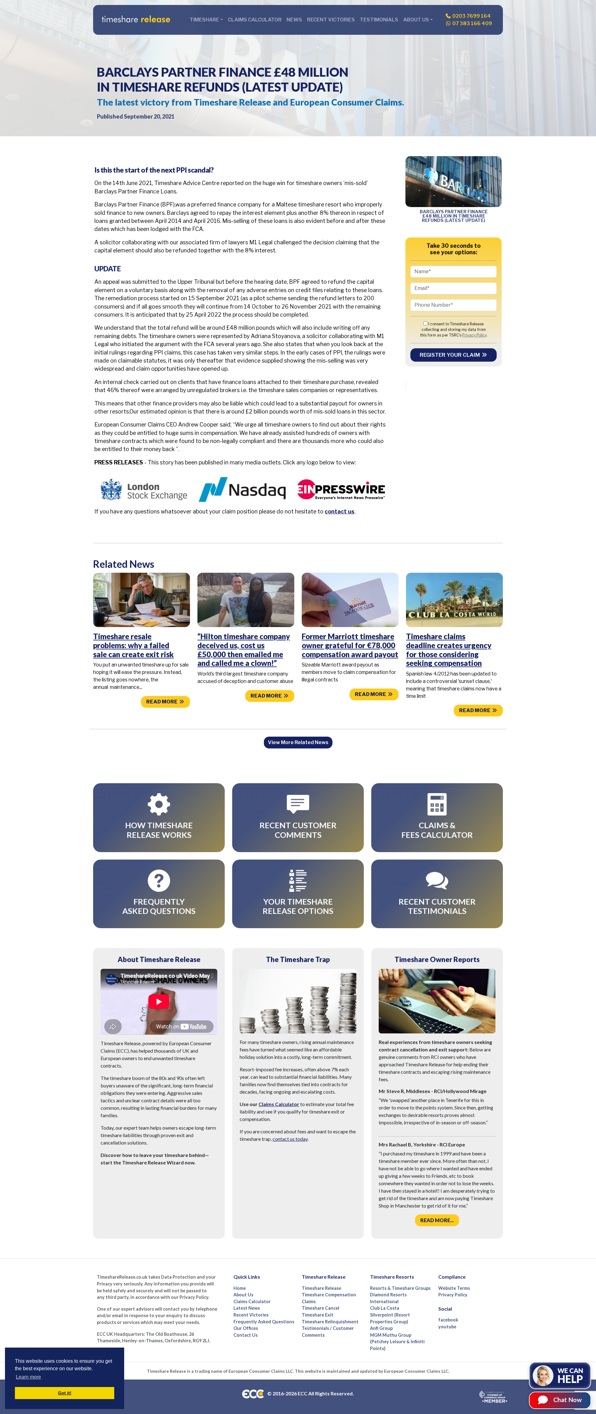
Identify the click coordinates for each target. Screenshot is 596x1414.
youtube (447, 1326)
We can (570, 1376)
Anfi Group (381, 1328)
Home (239, 1288)
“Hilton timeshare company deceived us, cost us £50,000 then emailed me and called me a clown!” (243, 649)
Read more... (437, 1220)
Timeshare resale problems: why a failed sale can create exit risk (133, 645)
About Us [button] (416, 20)
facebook (448, 1319)
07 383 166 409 (471, 23)
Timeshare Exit (317, 1314)
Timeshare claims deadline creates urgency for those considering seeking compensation (448, 649)
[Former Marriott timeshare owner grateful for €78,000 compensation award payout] (350, 600)
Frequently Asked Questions (263, 1321)
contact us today (290, 1139)
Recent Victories (331, 20)
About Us (243, 1294)
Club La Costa (384, 1308)
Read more (162, 702)
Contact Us (245, 1335)
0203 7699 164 (471, 16)
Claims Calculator (255, 20)
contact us (339, 511)
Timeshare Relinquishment (330, 1321)
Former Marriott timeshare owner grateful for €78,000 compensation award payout (350, 645)
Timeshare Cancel (320, 1308)
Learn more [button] (28, 1377)
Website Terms (454, 1288)
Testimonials (379, 20)
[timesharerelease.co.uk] (136, 19)
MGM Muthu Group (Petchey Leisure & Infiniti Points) (397, 1341)
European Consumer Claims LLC (260, 1371)
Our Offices (245, 1328)
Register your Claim (450, 355)
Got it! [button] (64, 1392)
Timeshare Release (321, 1288)
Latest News (246, 1308)
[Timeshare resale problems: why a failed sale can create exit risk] (141, 600)
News (294, 20)
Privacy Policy (474, 335)
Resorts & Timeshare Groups (400, 1288)
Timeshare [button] (204, 20)
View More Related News (298, 742)
